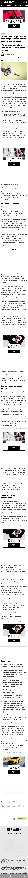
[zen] (17, 833)
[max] (20, 833)
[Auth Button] (26, 2)
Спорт (8, 33)
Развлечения (4, 33)
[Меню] (1, 2)
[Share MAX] (10, 876)
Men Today (9, 2)
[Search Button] (24, 2)
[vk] (11, 833)
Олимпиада (9, 60)
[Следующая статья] (14, 823)
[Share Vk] (3, 876)
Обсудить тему (23, 57)
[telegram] (14, 833)
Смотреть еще (14, 266)
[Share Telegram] (17, 876)
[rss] (8, 833)
